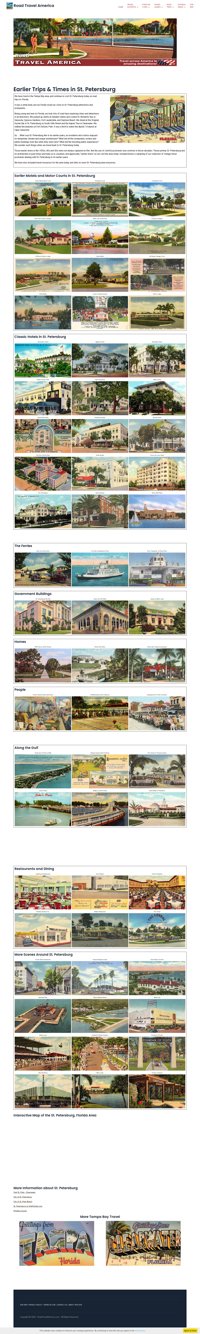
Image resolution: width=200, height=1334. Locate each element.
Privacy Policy (140, 1331)
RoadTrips (169, 6)
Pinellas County (20, 1211)
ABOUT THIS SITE (75, 1305)
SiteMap (191, 6)
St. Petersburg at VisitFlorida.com (27, 1206)
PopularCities (146, 6)
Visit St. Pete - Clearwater (24, 1192)
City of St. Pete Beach (22, 1201)
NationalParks (182, 6)
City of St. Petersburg (22, 1197)
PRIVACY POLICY (35, 1305)
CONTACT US (62, 1305)
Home (120, 7)
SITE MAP (23, 1305)
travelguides (157, 6)
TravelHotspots (131, 6)
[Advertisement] (100, 75)
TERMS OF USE (49, 1305)
